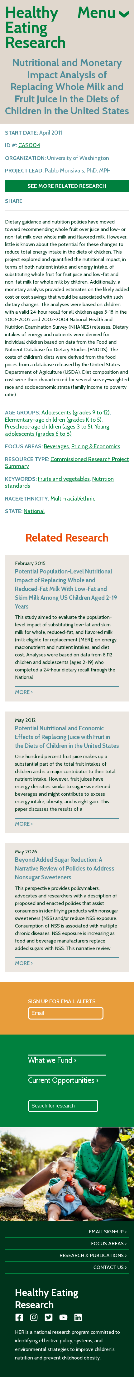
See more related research (67, 185)
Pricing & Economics (95, 446)
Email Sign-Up (106, 1232)
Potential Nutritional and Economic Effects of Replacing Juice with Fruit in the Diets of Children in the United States (67, 737)
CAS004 (29, 145)
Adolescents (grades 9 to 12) (75, 412)
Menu (98, 12)
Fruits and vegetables (64, 478)
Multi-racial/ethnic (72, 498)
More (22, 692)
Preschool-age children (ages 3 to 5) (48, 426)
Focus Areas (107, 1243)
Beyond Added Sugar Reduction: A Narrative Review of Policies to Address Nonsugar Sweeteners (64, 868)
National (34, 511)
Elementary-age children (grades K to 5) (53, 419)
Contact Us (108, 1267)
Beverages (56, 446)
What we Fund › (52, 1060)
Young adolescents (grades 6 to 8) (57, 430)
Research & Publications (92, 1255)
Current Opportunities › (63, 1080)
